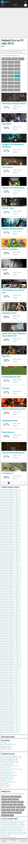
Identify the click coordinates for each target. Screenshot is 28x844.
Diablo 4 (5, 834)
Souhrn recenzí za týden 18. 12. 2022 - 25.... (11, 567)
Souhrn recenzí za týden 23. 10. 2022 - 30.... (11, 580)
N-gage (4, 812)
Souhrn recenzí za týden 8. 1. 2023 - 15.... (11, 562)
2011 (11, 76)
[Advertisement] (14, 23)
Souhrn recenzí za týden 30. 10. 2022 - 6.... (11, 578)
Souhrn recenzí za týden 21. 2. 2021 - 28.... (11, 721)
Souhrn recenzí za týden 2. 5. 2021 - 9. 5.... (11, 704)
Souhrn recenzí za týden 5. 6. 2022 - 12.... (11, 612)
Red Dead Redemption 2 (13, 822)
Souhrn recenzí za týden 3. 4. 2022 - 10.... (11, 627)
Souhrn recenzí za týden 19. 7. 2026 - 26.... (11, 497)
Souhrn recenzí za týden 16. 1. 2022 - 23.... (11, 644)
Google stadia (17, 812)
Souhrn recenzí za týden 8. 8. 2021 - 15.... (11, 682)
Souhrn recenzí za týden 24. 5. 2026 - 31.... (11, 510)
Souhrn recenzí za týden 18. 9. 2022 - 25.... (11, 588)
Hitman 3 (10, 834)
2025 (21, 58)
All (11, 815)
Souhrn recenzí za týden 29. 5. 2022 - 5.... (11, 614)
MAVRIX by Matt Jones (6, 772)
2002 (11, 86)
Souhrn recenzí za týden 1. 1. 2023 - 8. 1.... (11, 564)
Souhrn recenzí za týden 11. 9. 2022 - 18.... (11, 589)
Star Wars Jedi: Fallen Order (15, 821)
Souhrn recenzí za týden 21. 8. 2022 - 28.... (11, 594)
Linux (9, 799)
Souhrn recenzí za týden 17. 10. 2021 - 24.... (11, 666)
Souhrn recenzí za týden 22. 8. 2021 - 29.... (11, 678)
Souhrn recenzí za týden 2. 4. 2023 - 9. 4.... (11, 542)
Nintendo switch (10, 807)
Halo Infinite (11, 829)
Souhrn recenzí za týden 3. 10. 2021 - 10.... (11, 669)
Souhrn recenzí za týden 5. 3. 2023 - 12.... (11, 549)
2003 (4, 86)
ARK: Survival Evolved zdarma (8, 744)
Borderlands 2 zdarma (6, 747)
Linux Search (12, 837)
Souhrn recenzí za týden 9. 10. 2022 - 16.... (11, 583)
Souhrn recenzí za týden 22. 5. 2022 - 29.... (11, 615)
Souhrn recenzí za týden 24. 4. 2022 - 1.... (11, 622)
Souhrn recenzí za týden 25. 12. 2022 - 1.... (11, 565)
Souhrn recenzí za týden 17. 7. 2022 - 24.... (11, 602)
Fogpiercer (4, 780)
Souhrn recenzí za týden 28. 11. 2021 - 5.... (11, 656)
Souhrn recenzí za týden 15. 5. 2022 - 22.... (11, 617)
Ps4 (7, 796)
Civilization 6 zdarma (6, 749)
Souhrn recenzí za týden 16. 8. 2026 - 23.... (11, 491)
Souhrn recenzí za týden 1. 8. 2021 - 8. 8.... (11, 683)
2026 (15, 58)
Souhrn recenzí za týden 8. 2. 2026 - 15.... (11, 534)
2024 (4, 62)
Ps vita (10, 812)
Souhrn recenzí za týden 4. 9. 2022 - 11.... (11, 591)
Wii (8, 809)
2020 (11, 65)
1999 (11, 89)
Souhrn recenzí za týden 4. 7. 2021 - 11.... (11, 690)
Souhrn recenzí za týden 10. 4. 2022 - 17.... (11, 625)
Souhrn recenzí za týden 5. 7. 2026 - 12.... (11, 500)
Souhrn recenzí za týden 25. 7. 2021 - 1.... (11, 685)
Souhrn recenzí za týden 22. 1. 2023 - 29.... (11, 559)
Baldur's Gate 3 (18, 829)
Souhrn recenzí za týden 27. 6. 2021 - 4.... (11, 691)
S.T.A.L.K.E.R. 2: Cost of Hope (8, 762)
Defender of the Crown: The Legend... (10, 769)
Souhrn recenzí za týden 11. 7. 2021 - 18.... (11, 688)
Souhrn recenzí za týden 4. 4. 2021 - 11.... (11, 711)
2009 (4, 79)
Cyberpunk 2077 (5, 827)
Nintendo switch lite (15, 796)
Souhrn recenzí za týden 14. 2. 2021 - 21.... (11, 722)
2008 (11, 79)
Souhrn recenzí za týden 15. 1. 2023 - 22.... (11, 560)
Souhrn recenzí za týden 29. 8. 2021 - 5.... (11, 677)
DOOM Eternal (4, 821)
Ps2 (14, 804)
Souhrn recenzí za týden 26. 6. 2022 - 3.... (11, 607)
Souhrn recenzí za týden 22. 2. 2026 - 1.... (11, 531)
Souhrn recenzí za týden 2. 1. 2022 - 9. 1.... (11, 648)
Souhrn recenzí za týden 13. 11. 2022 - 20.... (11, 575)
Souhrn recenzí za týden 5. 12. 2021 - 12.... (11, 654)
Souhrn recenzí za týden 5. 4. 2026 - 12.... (11, 521)
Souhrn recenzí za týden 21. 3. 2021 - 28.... (11, 714)
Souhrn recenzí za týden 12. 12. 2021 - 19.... (11, 653)
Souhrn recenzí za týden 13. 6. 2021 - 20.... (11, 695)
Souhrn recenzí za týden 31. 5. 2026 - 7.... (11, 508)
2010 (17, 76)
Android (13, 801)
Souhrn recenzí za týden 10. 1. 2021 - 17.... (11, 730)
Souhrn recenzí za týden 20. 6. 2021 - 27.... (11, 693)
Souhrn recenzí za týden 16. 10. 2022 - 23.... (11, 581)
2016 (17, 69)
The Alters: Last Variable (7, 782)
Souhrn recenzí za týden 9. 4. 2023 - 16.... (11, 541)
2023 (11, 62)
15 (21, 482)
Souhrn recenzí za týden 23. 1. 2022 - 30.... (11, 643)
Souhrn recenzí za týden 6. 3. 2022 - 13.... (11, 633)
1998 (17, 89)
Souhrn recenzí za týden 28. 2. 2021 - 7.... (11, 719)
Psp (18, 807)
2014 (11, 72)
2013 (17, 72)
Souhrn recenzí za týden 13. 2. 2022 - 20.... (11, 638)
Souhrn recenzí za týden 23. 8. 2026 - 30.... (11, 489)
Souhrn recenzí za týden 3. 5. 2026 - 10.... (11, 515)
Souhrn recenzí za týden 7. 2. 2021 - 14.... (11, 724)
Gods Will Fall (22, 834)
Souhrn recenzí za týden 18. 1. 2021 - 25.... (11, 729)
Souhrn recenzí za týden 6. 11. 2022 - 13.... (11, 576)
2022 (17, 62)
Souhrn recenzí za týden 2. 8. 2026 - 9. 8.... (11, 494)
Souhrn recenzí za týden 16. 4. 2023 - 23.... (11, 539)
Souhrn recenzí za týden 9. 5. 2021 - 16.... (11, 703)
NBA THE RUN (4, 785)
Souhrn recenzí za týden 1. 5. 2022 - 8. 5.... (11, 620)
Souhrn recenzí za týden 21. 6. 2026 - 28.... (11, 504)
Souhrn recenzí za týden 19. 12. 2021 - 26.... (11, 651)
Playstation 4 (5, 801)
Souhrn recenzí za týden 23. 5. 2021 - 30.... (11, 700)
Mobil (23, 807)
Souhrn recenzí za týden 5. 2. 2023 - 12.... (11, 555)
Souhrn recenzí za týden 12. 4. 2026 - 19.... (11, 520)
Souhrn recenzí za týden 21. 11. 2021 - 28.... (11, 657)
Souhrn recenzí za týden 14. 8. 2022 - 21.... (11, 596)
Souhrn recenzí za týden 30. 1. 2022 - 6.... (11, 641)
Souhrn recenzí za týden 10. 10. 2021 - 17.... (11, 667)
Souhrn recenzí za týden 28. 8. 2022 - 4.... (11, 593)
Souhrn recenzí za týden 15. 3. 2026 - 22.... (11, 526)
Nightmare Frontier (5, 774)
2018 (4, 69)
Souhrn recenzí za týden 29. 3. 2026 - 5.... (11, 523)
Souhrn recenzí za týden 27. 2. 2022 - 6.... (11, 635)
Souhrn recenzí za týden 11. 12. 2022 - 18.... (11, 568)
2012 (4, 76)
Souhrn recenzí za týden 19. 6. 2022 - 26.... (11, 609)
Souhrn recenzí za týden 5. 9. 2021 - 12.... (11, 675)
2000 (4, 89)
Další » (25, 482)
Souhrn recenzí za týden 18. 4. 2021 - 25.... (11, 708)
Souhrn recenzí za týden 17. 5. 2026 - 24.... (11, 512)
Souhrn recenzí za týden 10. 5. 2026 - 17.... (11, 513)
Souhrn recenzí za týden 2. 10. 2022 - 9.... (11, 585)
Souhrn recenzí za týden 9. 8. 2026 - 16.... (11, 492)
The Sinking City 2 (5, 764)
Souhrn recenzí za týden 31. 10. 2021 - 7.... (11, 662)
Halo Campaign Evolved (7, 775)
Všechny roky (6, 58)
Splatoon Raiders (5, 777)
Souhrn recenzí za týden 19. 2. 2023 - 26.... (11, 552)
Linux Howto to (4, 837)
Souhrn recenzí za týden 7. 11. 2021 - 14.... (11, 661)
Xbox (4, 809)
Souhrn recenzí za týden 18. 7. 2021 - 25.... (11, 687)
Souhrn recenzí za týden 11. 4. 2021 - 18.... (11, 709)
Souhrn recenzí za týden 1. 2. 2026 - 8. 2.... (11, 536)
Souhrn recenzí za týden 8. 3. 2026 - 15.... (11, 528)
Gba (22, 809)
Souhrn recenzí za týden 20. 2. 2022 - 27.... (11, 636)
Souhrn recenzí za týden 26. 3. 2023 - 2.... (11, 544)
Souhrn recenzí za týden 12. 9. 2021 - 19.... (11, 674)
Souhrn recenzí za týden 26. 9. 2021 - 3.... (11, 670)
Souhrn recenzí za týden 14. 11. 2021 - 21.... (11, 659)
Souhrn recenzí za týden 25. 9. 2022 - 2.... (11, 586)
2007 (17, 79)
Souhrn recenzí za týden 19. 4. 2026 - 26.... (11, 518)
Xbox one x (20, 801)
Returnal (3, 835)
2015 (4, 72)
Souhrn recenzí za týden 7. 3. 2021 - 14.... (11, 717)
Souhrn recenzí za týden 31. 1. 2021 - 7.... (11, 725)
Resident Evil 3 (14, 824)
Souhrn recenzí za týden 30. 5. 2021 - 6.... (11, 698)
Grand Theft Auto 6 (13, 830)
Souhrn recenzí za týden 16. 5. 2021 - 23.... (11, 701)
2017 (11, 69)
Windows (15, 799)
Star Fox (3, 783)
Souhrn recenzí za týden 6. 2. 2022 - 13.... (11, 640)
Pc (3, 796)
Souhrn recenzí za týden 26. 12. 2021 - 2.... (11, 649)
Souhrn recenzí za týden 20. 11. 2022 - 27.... (11, 573)
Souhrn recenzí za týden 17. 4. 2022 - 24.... (11, 623)
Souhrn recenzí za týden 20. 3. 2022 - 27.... (11, 630)
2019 (17, 65)
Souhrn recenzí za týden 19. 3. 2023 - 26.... (11, 546)
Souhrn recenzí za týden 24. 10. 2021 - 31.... (11, 664)
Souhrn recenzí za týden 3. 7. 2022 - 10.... (11, 606)
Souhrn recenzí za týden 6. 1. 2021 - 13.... (11, 732)
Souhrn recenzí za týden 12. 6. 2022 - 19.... (11, 610)
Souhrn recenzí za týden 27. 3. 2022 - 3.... (11, 628)
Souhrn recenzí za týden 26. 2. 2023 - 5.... (11, 551)
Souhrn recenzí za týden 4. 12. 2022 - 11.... (11, 570)
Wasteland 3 (11, 826)
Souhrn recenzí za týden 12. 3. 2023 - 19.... (11, 547)
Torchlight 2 (4, 742)
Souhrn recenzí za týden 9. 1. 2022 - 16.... (11, 646)
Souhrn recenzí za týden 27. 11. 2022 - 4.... (11, 572)
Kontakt (4, 841)
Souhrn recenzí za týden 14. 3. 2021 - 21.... (11, 716)
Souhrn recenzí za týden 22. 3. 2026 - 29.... (11, 525)
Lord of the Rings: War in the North (9, 757)
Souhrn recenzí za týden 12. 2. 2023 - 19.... (11, 554)
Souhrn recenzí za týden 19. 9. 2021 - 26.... (11, 672)
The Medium (16, 834)
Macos (4, 799)
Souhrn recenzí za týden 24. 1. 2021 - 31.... (11, 727)
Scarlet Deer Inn (5, 770)
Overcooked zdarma (6, 746)
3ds (17, 809)
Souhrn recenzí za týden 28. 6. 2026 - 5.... (11, 502)
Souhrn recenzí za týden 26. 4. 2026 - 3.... (11, 517)
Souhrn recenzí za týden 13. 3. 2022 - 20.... (11, 632)
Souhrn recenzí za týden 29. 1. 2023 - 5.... (11, 557)
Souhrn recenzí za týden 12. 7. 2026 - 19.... (11, 499)
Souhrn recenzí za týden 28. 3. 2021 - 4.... (11, 712)
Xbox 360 (20, 804)
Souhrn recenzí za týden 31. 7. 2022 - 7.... (11, 599)
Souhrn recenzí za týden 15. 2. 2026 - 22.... (11, 533)
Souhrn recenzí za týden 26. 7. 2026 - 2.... (11, 496)
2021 (4, 65)
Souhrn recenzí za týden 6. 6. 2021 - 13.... (11, 696)
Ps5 (10, 804)
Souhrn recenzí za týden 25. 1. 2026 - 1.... (11, 538)
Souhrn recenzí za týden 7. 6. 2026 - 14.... (11, 507)
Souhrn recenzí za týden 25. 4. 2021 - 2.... (11, 706)
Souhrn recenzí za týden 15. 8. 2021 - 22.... (11, 680)
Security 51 (4, 767)
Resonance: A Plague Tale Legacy (9, 756)
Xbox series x (5, 815)
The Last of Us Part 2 (20, 826)
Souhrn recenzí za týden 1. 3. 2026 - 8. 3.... (11, 530)
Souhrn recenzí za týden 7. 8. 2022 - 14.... (11, 598)
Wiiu (13, 809)
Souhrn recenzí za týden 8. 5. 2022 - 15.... (11, 619)
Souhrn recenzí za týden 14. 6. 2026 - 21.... (11, 505)
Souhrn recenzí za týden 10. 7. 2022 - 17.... (11, 604)
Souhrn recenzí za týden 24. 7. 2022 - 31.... (11, 601)
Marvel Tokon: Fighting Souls (8, 759)
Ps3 (3, 807)
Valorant (8, 835)
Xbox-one (4, 804)
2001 (17, 86)
